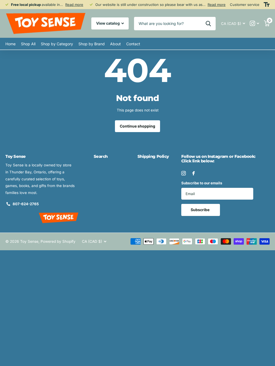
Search (101, 156)
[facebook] (193, 173)
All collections (28, 44)
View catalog (108, 23)
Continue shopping (137, 126)
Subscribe (200, 209)
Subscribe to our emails (201, 183)
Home (10, 44)
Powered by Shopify (58, 241)
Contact (133, 44)
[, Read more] (254, 23)
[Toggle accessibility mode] (267, 4)
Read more (74, 4)
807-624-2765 (26, 204)
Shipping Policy (153, 156)
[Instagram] (183, 173)
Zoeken (208, 23)
